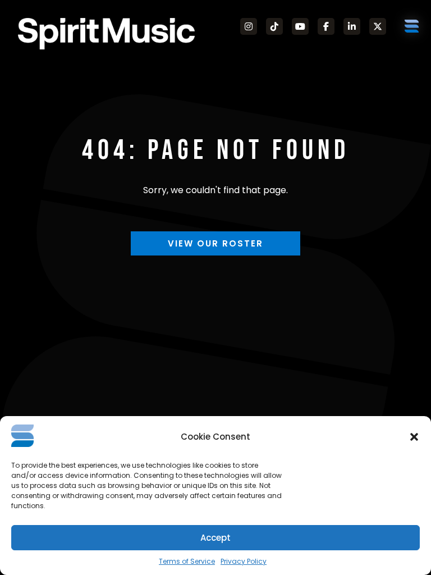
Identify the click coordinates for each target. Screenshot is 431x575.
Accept (215, 538)
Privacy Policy (244, 561)
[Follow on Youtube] (300, 26)
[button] (414, 436)
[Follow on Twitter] (377, 26)
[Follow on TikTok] (274, 26)
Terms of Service (187, 561)
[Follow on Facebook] (326, 26)
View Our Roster (215, 243)
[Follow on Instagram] (248, 26)
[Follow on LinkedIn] (351, 26)
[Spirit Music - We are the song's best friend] (106, 33)
